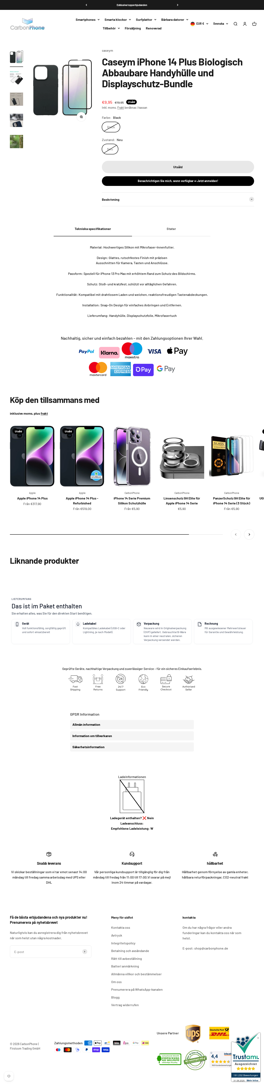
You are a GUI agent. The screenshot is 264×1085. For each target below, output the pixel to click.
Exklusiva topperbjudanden (132, 5)
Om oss (116, 982)
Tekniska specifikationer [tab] (93, 229)
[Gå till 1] (16, 57)
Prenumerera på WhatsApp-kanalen (137, 989)
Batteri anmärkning (125, 966)
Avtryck (116, 935)
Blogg (115, 997)
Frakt (120, 107)
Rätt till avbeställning (126, 958)
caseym (107, 50)
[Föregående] (86, 5)
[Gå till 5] (16, 142)
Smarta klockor (116, 19)
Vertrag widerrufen (125, 1005)
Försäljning (133, 28)
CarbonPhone (132, 492)
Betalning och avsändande (130, 951)
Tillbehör (109, 28)
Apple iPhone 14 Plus (32, 498)
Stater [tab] (171, 229)
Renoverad (153, 28)
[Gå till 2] (16, 78)
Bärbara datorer (172, 19)
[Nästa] (177, 5)
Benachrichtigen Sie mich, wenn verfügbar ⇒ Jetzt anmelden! (178, 181)
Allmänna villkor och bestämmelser (136, 974)
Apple (32, 492)
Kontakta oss (120, 927)
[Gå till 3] (16, 99)
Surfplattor (144, 19)
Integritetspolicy (123, 943)
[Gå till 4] (16, 121)
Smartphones (85, 19)
